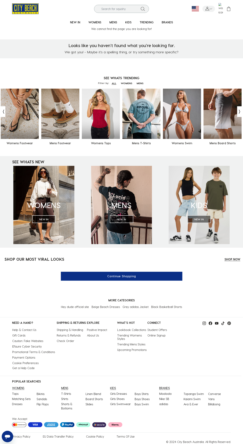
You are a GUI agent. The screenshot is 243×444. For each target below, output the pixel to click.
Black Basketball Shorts (166, 306)
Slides (89, 404)
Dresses (17, 404)
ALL (114, 83)
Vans (211, 399)
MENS (140, 83)
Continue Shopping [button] (121, 276)
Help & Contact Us (24, 329)
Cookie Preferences (25, 363)
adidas (163, 404)
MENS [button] (113, 22)
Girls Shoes (117, 398)
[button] (208, 9)
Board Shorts (94, 399)
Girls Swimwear (120, 404)
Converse (214, 393)
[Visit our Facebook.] (209, 323)
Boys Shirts (142, 393)
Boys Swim (142, 404)
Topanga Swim (194, 393)
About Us (93, 335)
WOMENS (126, 83)
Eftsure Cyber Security (27, 346)
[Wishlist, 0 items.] (220, 8)
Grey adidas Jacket (136, 306)
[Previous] (2, 111)
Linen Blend (93, 393)
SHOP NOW (232, 259)
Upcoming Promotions (132, 349)
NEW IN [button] (75, 22)
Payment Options (23, 357)
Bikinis (40, 393)
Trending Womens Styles (130, 337)
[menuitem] (75, 22)
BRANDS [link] (167, 22)
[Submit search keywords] (143, 8)
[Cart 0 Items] (228, 9)
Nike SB (164, 398)
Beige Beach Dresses (106, 306)
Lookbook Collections (131, 329)
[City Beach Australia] (25, 8)
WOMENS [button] (94, 22)
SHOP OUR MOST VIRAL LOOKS (34, 259)
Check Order (65, 341)
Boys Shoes (142, 399)
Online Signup (156, 335)
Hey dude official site (75, 306)
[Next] (239, 111)
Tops (15, 393)
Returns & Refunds (69, 335)
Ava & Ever (191, 404)
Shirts (64, 398)
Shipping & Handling (70, 329)
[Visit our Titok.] (222, 323)
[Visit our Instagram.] (203, 323)
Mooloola (165, 393)
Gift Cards (18, 335)
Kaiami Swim (192, 399)
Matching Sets (21, 398)
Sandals (42, 399)
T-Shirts (66, 393)
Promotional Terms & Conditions (33, 352)
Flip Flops (43, 404)
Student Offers (157, 329)
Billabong (214, 404)
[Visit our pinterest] (228, 323)
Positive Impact (97, 329)
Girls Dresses (118, 393)
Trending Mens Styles (131, 344)
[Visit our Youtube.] (215, 323)
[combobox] (121, 9)
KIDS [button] (128, 22)
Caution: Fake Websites (27, 341)
